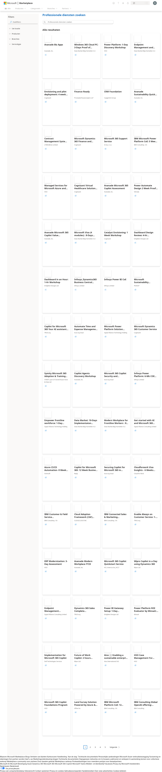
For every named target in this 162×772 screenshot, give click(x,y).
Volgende (113, 747)
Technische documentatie (88, 756)
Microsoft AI (5, 764)
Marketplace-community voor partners (22, 761)
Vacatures (109, 764)
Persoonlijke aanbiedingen (108, 756)
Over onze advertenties (104, 771)
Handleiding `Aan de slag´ (67, 756)
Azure (29, 764)
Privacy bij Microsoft (121, 764)
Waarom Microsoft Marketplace (12, 756)
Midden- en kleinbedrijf (95, 764)
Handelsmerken (88, 771)
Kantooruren (52, 756)
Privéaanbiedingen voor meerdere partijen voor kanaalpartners (96, 761)
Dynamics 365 (37, 764)
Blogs (27, 756)
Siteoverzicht (30, 771)
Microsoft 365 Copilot (63, 764)
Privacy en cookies (57, 771)
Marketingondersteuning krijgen (45, 759)
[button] (44, 22)
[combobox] (79, 22)
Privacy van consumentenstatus (12, 771)
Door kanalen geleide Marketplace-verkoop (54, 761)
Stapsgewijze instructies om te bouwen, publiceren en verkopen (104, 759)
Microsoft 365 (49, 764)
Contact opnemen (42, 771)
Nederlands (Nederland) (9, 766)
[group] (45, 55)
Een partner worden (17, 759)
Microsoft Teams (79, 764)
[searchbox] (25, 22)
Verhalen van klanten (38, 756)
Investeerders (134, 764)
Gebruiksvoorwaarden (72, 771)
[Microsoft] (10, 3)
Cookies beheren (119, 771)
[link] (56, 55)
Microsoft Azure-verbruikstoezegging (134, 756)
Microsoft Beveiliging (18, 764)
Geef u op (29, 759)
